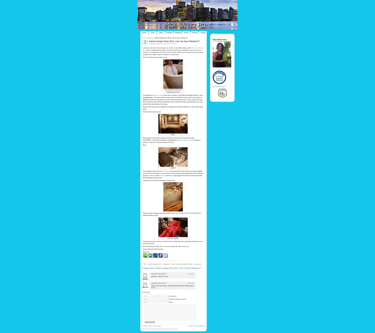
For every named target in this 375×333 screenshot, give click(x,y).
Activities (169, 32)
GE (145, 264)
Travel (161, 32)
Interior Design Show (154, 264)
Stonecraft (198, 264)
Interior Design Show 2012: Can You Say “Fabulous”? (174, 41)
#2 (166, 283)
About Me (175, 329)
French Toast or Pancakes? (152, 326)
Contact (203, 32)
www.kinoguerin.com (185, 140)
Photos (186, 32)
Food (152, 32)
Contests (194, 32)
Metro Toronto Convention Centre (182, 264)
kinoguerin (166, 264)
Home (144, 32)
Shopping (178, 32)
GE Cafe (165, 171)
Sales (161, 329)
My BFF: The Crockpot (196, 326)
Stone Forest (158, 95)
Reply (152, 43)
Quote (192, 273)
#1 (166, 273)
